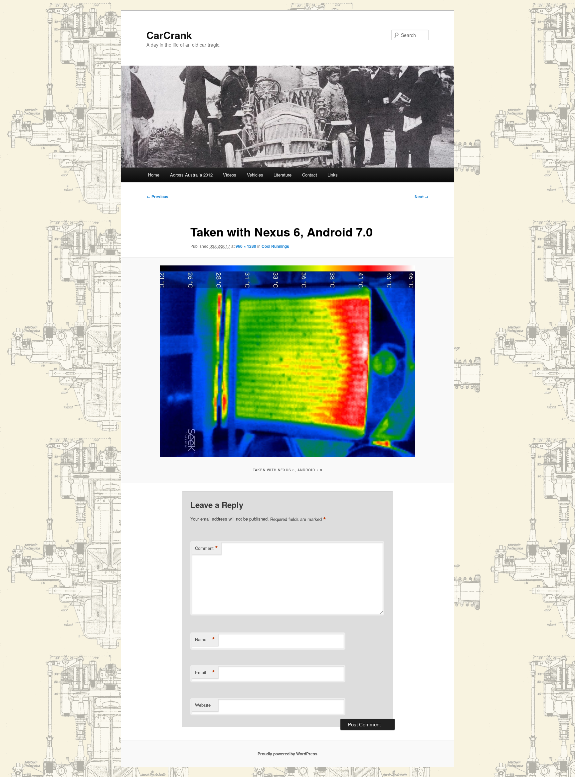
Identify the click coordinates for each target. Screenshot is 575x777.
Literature (282, 175)
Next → (422, 196)
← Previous (157, 196)
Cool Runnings (275, 246)
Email (205, 672)
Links (332, 175)
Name (205, 639)
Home (153, 175)
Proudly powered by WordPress (287, 754)
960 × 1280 (246, 246)
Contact (309, 175)
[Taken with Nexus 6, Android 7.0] (287, 361)
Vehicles (255, 175)
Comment (206, 548)
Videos (229, 175)
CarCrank (169, 35)
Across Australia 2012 (191, 175)
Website (203, 705)
